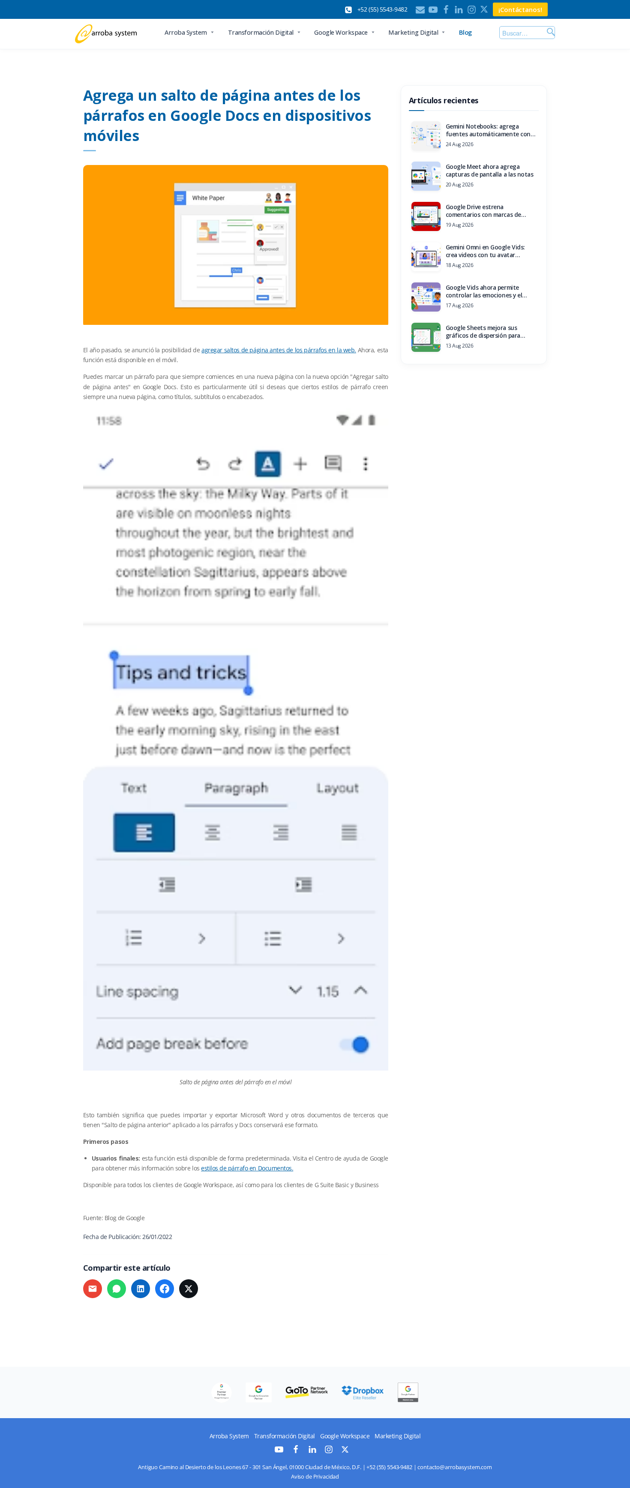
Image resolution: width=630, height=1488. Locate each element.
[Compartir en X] (188, 1288)
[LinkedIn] (458, 9)
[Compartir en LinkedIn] (140, 1288)
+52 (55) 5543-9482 (389, 1467)
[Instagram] (471, 9)
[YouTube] (433, 9)
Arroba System (186, 32)
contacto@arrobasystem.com (454, 1467)
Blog (465, 32)
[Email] (420, 9)
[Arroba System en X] (345, 1451)
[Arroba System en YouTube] (279, 1451)
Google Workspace (340, 32)
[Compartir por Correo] (92, 1288)
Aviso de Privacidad (315, 1476)
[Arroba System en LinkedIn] (312, 1451)
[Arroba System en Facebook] (295, 1451)
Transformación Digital (261, 32)
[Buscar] (550, 32)
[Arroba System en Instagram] (328, 1451)
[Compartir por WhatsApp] (116, 1288)
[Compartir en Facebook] (164, 1288)
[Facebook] (445, 9)
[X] (484, 9)
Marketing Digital (413, 32)
